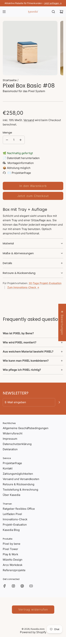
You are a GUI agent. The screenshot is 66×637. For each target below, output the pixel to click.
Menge (7, 132)
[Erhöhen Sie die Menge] (20, 140)
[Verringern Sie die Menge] (7, 140)
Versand (28, 120)
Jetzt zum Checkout (33, 196)
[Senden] (59, 402)
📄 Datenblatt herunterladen (21, 158)
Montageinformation (21, 163)
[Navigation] (4, 12)
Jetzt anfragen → (53, 3)
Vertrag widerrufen (33, 609)
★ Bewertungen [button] (62, 322)
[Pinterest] (22, 586)
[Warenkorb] (61, 12)
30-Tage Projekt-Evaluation (45, 283)
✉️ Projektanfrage (19, 173)
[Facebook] (5, 586)
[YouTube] (31, 586)
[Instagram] (13, 586)
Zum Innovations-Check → (23, 287)
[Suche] (53, 12)
